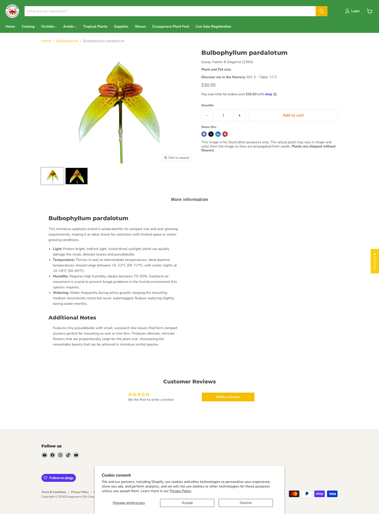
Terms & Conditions (53, 492)
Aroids (69, 26)
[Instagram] (60, 455)
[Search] (321, 11)
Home (10, 26)
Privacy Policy (180, 491)
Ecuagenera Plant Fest (170, 26)
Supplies (121, 26)
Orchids (48, 26)
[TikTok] (68, 455)
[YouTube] (76, 455)
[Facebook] (52, 455)
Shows (140, 26)
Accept (187, 502)
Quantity (207, 105)
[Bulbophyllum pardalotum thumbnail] (52, 176)
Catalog (28, 26)
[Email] (44, 455)
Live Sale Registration (213, 26)
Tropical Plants (95, 26)
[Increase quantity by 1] (239, 115)
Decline (246, 502)
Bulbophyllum (67, 41)
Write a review (228, 397)
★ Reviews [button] (374, 261)
